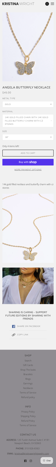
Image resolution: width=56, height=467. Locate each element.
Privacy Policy (28, 411)
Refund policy (28, 397)
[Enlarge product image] (28, 46)
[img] (25, 461)
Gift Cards (28, 365)
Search (28, 360)
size (4, 131)
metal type (8, 98)
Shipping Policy (28, 416)
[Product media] (28, 228)
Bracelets (28, 374)
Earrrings (28, 383)
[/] (21, 3)
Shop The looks (28, 369)
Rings (28, 378)
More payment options (28, 169)
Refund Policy (28, 420)
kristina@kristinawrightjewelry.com (32, 453)
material (7, 111)
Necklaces (28, 388)
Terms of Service (28, 392)
